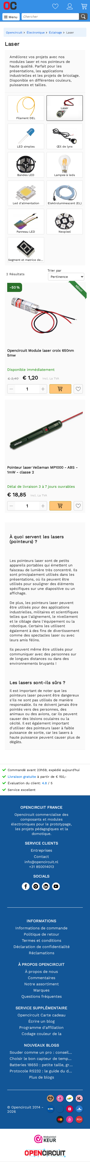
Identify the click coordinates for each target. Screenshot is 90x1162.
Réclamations (41, 953)
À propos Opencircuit (41, 964)
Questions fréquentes (41, 996)
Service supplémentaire (41, 1008)
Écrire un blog (41, 1021)
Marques (41, 990)
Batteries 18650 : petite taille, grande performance (41, 1065)
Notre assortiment (41, 984)
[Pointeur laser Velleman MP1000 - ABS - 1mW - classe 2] (45, 432)
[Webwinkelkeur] (45, 1139)
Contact (41, 856)
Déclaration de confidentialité (41, 946)
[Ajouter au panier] (60, 389)
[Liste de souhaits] (51, 6)
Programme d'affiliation (41, 1027)
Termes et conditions (41, 940)
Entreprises (41, 850)
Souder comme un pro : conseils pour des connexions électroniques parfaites (41, 1052)
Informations (41, 921)
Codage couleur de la (41, 1033)
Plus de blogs (41, 1077)
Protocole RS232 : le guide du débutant (41, 1071)
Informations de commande (41, 928)
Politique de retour (41, 934)
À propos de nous (41, 971)
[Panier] (80, 6)
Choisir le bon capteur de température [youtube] (41, 1058)
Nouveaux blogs (41, 1045)
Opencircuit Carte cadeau (42, 1015)
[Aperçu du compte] (65, 6)
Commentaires (41, 978)
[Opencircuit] (45, 1153)
